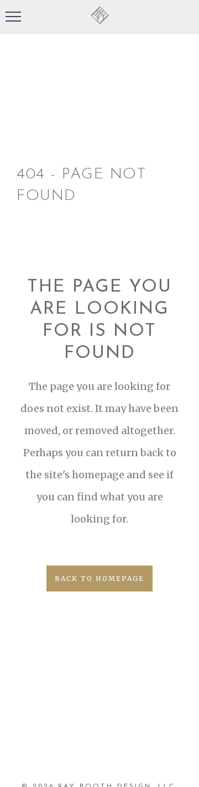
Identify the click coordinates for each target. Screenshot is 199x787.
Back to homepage (99, 578)
